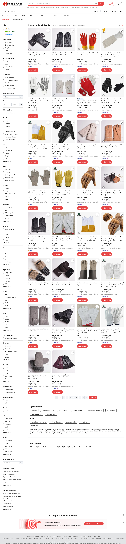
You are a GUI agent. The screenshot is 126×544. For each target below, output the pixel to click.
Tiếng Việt (110, 538)
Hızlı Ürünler (83, 536)
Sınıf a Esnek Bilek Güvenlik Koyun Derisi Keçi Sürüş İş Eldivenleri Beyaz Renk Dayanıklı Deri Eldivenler (88, 331)
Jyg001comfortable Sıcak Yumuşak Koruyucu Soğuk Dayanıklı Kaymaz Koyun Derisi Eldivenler (62, 101)
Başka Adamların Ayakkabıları (11, 493)
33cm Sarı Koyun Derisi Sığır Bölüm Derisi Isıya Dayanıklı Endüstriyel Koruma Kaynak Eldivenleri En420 (38, 147)
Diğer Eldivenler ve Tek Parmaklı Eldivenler (12, 497)
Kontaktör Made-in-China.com (70, 536)
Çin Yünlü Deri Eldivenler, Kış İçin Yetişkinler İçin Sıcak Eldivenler (37, 54)
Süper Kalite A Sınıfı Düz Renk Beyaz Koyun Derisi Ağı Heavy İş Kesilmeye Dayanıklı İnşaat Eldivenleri (62, 239)
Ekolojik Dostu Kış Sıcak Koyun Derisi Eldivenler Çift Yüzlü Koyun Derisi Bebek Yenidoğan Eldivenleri (112, 193)
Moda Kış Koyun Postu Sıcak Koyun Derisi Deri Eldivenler (38, 330)
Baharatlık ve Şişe (8, 501)
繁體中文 (25, 538)
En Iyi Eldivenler (51, 414)
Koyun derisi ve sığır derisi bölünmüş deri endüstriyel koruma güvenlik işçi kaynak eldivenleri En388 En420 (87, 239)
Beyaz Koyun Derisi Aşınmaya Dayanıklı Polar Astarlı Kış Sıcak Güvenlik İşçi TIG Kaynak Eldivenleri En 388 (112, 285)
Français (36, 538)
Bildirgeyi (36, 536)
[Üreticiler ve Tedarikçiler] (12, 4)
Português (55, 538)
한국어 (75, 538)
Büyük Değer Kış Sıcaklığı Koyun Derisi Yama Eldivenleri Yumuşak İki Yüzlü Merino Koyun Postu (63, 331)
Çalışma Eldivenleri (65, 7)
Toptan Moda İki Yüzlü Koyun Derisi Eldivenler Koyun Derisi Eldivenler (62, 284)
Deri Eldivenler (84, 7)
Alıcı (95, 11)
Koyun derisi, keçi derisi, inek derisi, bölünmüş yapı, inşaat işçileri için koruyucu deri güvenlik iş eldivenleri (37, 193)
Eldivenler (34, 410)
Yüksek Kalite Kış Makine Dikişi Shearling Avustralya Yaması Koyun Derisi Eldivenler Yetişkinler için (38, 239)
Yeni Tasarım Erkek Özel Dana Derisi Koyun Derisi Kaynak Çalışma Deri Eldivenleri (87, 285)
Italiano (61, 538)
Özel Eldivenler (111, 410)
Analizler (90, 536)
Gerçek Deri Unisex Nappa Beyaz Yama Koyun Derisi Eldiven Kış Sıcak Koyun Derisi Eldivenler (88, 147)
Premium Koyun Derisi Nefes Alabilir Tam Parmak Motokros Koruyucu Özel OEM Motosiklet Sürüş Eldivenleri (112, 101)
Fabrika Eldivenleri (37, 414)
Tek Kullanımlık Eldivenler (52, 7)
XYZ (90, 447)
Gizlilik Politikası (57, 536)
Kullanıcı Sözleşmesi (46, 536)
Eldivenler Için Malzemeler (95, 410)
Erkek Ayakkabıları (8, 504)
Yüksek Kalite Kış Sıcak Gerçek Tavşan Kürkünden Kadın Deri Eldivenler (38, 284)
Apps (113, 11)
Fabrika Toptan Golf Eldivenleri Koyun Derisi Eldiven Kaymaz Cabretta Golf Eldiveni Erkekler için (38, 101)
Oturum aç (121, 5)
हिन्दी (93, 538)
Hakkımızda (30, 536)
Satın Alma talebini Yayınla (94, 524)
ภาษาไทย (98, 538)
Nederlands (87, 538)
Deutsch (48, 538)
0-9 (31, 447)
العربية (80, 538)
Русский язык (68, 538)
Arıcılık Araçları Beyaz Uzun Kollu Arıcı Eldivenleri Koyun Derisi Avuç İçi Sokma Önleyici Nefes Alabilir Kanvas (112, 55)
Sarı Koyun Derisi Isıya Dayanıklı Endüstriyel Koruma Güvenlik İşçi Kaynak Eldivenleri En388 (61, 193)
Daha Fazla (33, 425)
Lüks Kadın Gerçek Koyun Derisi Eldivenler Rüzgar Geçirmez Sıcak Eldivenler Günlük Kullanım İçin (37, 377)
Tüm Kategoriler (8, 11)
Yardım (105, 11)
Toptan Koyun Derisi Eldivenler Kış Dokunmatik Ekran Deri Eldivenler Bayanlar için (61, 377)
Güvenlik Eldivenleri (40, 7)
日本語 (30, 538)
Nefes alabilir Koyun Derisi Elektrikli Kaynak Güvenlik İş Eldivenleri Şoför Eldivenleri (87, 102)
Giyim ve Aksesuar (8, 507)
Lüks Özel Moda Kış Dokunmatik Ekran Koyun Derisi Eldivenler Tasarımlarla (63, 54)
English (12, 538)
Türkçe (104, 538)
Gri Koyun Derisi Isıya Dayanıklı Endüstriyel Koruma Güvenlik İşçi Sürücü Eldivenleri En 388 (110, 331)
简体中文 (18, 538)
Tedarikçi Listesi (18, 20)
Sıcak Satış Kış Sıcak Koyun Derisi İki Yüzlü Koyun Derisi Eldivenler (111, 146)
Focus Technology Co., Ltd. (62, 542)
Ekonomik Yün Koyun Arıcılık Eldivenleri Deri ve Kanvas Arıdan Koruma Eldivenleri (88, 55)
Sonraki (92, 397)
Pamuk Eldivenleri (78, 410)
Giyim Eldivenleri (63, 410)
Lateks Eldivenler (75, 7)
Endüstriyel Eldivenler (48, 410)
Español (42, 538)
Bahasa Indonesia (119, 538)
